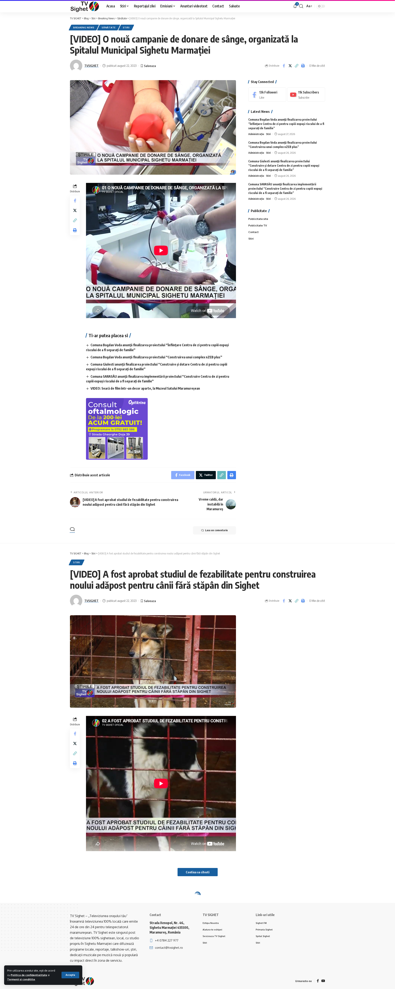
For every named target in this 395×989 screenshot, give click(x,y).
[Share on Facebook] (284, 65)
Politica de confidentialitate (29, 975)
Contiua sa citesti (197, 872)
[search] (301, 6)
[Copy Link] (296, 65)
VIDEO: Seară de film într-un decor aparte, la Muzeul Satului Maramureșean (145, 388)
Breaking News (83, 27)
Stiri (126, 27)
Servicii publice (112, 903)
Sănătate (109, 27)
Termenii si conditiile (21, 979)
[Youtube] (306, 95)
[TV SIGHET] (85, 6)
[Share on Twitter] (290, 65)
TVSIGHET (91, 65)
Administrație (256, 134)
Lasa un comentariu (216, 530)
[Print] (303, 65)
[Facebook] (267, 95)
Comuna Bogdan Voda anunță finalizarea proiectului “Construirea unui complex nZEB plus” (156, 357)
